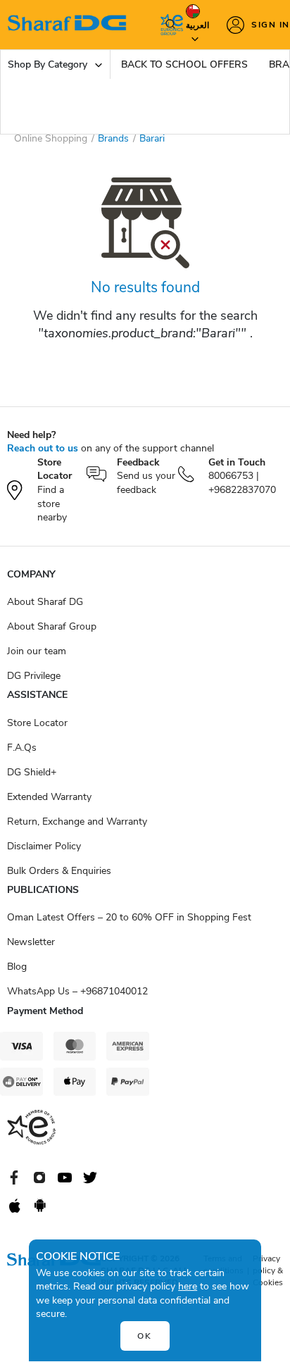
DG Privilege (34, 675)
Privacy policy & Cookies (268, 1270)
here (187, 1286)
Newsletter (31, 942)
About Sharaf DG (45, 601)
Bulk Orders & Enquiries (59, 870)
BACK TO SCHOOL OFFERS (184, 64)
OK (144, 1336)
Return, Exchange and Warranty (77, 821)
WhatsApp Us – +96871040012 (77, 991)
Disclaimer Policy (44, 846)
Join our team (36, 651)
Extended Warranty (49, 797)
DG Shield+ (31, 772)
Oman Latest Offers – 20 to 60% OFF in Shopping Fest (129, 917)
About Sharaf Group (51, 626)
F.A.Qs (22, 747)
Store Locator (37, 723)
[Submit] (167, 24)
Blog (17, 966)
